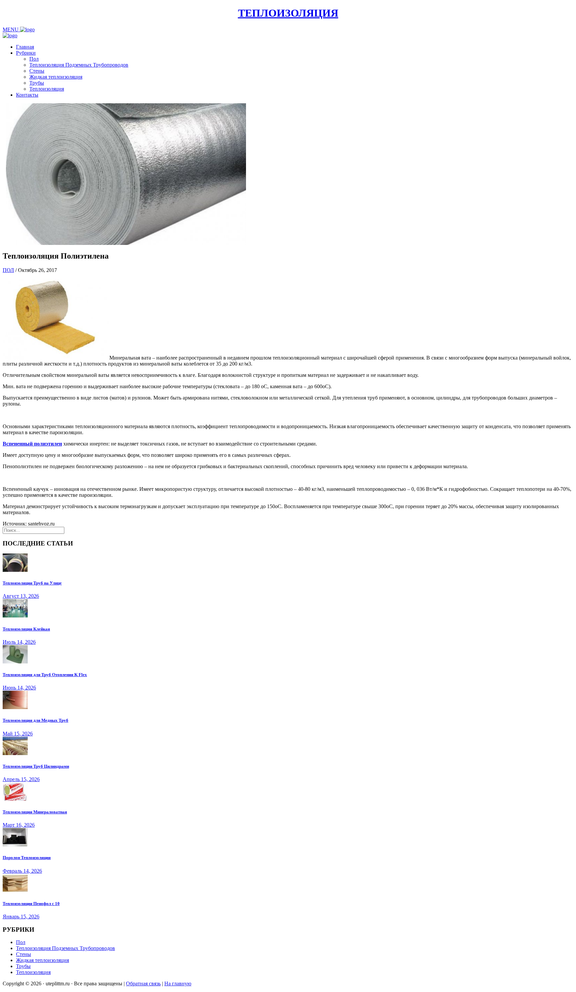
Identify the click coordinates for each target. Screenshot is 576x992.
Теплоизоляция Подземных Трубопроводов (78, 65)
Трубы (36, 83)
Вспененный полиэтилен (32, 444)
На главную (177, 983)
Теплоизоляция (46, 89)
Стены (36, 71)
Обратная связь (143, 983)
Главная (25, 47)
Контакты (27, 95)
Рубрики (26, 53)
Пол (34, 59)
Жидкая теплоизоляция (55, 77)
